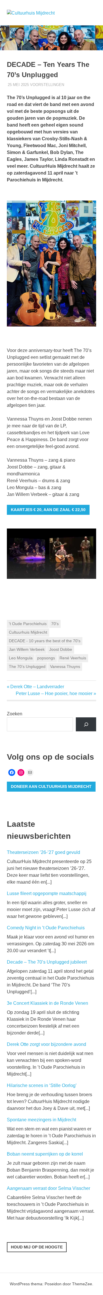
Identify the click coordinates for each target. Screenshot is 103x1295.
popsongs (46, 658)
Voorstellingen (47, 85)
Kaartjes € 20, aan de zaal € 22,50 (48, 509)
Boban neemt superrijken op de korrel (45, 1154)
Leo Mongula (21, 658)
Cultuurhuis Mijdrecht (28, 632)
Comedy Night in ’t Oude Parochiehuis (46, 927)
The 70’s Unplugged (27, 666)
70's (55, 623)
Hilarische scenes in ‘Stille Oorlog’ (42, 1085)
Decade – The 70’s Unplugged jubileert (47, 962)
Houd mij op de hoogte (37, 1247)
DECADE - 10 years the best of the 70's (44, 641)
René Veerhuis (73, 658)
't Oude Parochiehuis (28, 623)
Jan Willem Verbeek (27, 649)
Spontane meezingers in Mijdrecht (41, 1119)
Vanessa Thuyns (65, 666)
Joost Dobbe (60, 649)
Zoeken (14, 713)
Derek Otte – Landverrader (37, 686)
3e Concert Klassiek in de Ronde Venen (47, 1003)
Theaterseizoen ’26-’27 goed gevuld (43, 852)
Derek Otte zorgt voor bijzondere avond (46, 1044)
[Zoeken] (86, 724)
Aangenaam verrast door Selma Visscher (48, 1188)
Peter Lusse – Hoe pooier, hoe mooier (54, 693)
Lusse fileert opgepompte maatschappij (46, 893)
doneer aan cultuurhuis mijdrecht (51, 786)
